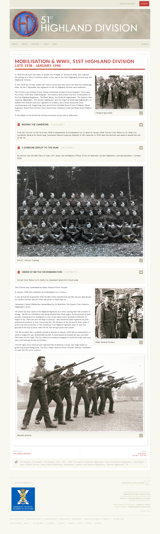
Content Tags (118, 519)
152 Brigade (25, 462)
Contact (61, 523)
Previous (17, 451)
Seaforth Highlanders (115, 464)
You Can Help (38, 523)
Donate (144, 4)
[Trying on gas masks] (119, 92)
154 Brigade (49, 462)
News (24, 44)
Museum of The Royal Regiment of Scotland (135, 498)
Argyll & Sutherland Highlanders (118, 462)
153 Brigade (37, 462)
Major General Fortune (29, 464)
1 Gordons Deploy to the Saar (48, 147)
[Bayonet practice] (80, 393)
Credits (71, 523)
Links (80, 523)
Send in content (128, 4)
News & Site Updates (92, 519)
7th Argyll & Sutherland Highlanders (88, 462)
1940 (70, 462)
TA (127, 464)
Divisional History (21, 54)
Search (144, 44)
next (144, 451)
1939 (64, 462)
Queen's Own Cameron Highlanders (90, 464)
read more (141, 124)
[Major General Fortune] (119, 313)
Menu (14, 44)
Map (55, 44)
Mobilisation (69, 464)
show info (141, 113)
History (35, 44)
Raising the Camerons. (43, 124)
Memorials (76, 519)
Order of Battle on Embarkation (49, 272)
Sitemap (98, 523)
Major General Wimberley (51, 464)
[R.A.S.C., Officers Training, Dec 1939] (80, 211)
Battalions (64, 519)
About (26, 523)
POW (46, 44)
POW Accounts (50, 519)
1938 (58, 462)
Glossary (50, 523)
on (133, 483)
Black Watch (139, 462)
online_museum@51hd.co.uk (23, 483)
